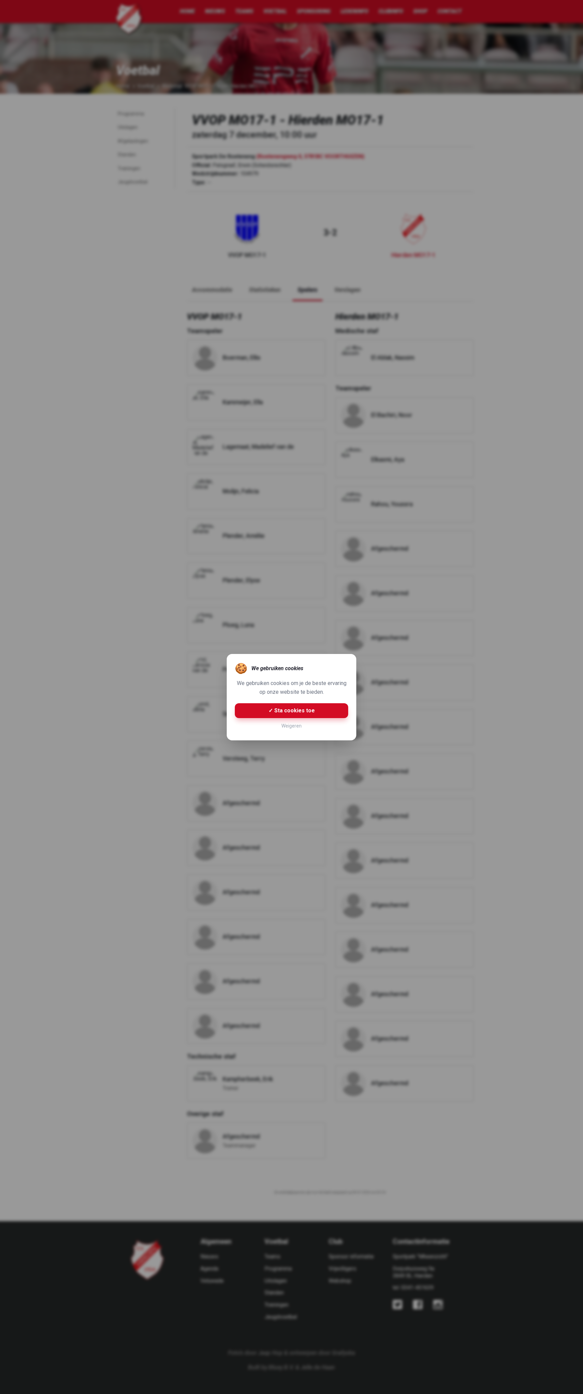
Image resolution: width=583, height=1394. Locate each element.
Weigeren (291, 726)
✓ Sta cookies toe (292, 710)
